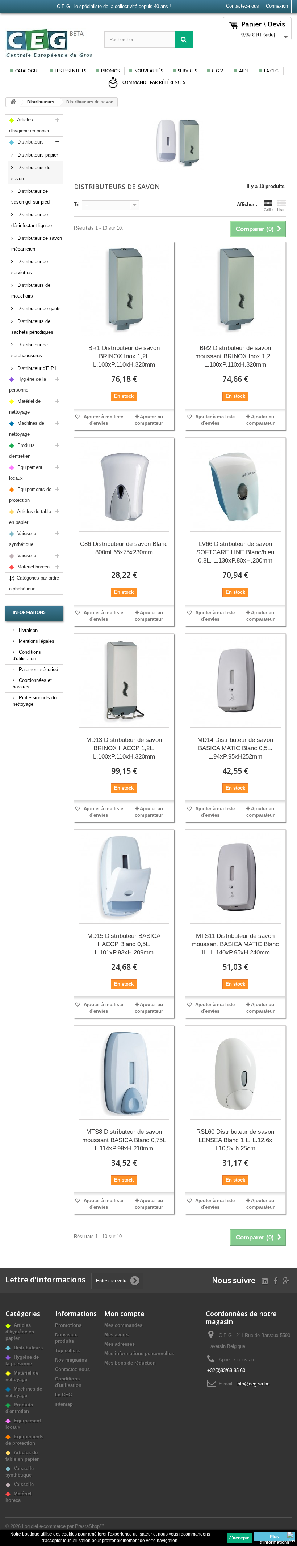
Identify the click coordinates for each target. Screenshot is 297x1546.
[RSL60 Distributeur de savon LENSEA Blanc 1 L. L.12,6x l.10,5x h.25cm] (235, 1074)
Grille (268, 210)
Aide (244, 71)
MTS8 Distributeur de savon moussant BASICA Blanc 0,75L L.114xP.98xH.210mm (124, 1140)
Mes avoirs (116, 1334)
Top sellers (67, 1350)
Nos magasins (71, 1360)
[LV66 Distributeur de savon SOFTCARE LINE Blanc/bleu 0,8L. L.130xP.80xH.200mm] (235, 486)
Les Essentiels (70, 71)
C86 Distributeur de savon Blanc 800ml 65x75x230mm (124, 548)
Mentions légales (35, 641)
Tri (77, 204)
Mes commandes (123, 1325)
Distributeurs (40, 101)
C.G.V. (218, 71)
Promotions (68, 1325)
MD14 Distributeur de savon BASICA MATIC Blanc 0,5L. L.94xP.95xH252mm (235, 748)
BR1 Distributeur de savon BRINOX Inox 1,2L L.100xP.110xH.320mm (124, 356)
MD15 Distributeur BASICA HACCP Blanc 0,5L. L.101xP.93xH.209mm (123, 944)
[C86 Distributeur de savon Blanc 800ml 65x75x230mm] (124, 486)
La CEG (271, 71)
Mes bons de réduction (130, 1363)
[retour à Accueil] (13, 102)
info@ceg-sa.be (253, 1384)
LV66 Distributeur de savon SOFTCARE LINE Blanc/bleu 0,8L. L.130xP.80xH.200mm (235, 552)
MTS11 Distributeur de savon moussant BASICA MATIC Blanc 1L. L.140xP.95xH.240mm (235, 944)
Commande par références (153, 82)
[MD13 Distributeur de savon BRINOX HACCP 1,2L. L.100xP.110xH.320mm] (124, 682)
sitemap (64, 1404)
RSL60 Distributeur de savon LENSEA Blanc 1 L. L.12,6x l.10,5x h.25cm (235, 1140)
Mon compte (124, 1313)
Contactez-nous (242, 6)
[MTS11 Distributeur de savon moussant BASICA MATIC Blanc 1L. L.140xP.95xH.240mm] (235, 878)
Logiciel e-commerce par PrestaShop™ (63, 1526)
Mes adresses (119, 1344)
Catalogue (27, 71)
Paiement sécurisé (37, 669)
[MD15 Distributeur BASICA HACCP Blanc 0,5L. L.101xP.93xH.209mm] (124, 878)
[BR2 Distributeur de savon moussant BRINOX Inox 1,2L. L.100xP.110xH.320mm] (235, 290)
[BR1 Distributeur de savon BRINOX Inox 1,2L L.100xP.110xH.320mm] (124, 290)
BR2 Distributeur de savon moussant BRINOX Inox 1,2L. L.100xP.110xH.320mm (235, 356)
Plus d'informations (274, 1537)
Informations (29, 612)
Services (187, 71)
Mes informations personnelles (139, 1353)
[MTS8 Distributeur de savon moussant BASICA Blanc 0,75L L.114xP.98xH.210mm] (124, 1074)
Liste (281, 210)
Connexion (277, 6)
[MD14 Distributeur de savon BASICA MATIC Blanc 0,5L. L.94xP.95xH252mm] (235, 682)
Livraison (27, 630)
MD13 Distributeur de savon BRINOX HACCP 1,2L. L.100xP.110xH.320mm (124, 748)
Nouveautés (148, 71)
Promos (110, 71)
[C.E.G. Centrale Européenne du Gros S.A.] (49, 43)
